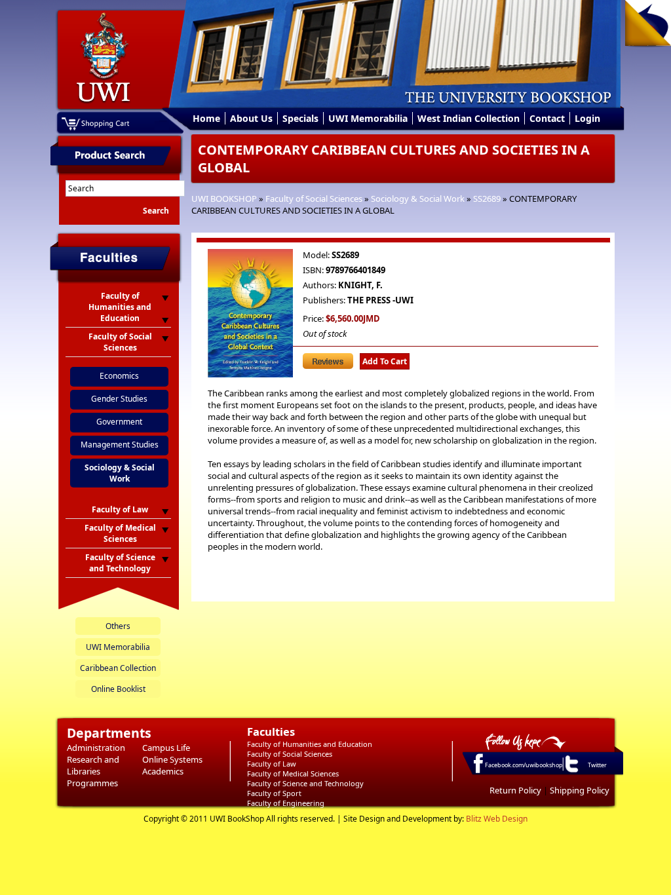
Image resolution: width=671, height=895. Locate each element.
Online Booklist (118, 689)
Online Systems (172, 759)
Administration (96, 747)
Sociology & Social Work (418, 198)
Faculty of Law (271, 764)
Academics (162, 771)
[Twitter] (571, 772)
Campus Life (166, 747)
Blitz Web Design (496, 818)
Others (117, 626)
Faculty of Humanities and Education (309, 744)
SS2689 (487, 198)
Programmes (92, 783)
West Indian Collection (468, 118)
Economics (119, 375)
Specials (300, 118)
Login (587, 118)
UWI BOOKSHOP (224, 198)
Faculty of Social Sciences (313, 198)
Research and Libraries (93, 765)
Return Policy (515, 790)
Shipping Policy (579, 790)
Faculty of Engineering (285, 803)
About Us (251, 118)
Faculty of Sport (274, 793)
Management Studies (120, 444)
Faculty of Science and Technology (305, 783)
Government (119, 421)
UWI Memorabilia (368, 118)
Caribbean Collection (118, 668)
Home (206, 118)
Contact (547, 118)
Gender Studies (119, 398)
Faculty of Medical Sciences (293, 773)
